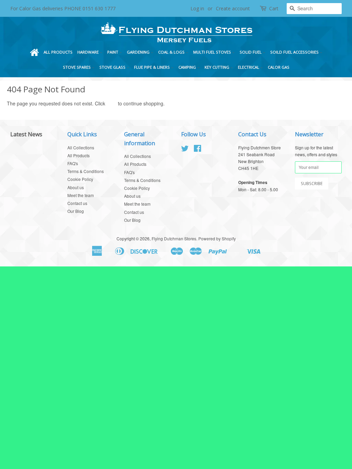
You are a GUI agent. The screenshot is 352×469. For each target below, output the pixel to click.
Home (34, 52)
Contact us (77, 203)
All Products (58, 52)
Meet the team (80, 195)
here (112, 103)
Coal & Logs (172, 52)
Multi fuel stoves (212, 52)
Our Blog (75, 211)
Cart (273, 8)
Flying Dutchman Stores (174, 238)
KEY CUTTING (217, 67)
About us (75, 187)
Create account (233, 8)
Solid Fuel (251, 52)
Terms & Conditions (85, 171)
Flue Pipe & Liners (152, 67)
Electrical (249, 67)
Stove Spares (77, 67)
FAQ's (72, 163)
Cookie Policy (80, 179)
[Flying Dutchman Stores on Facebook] (197, 149)
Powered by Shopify (217, 238)
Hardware (88, 52)
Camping (187, 67)
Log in (197, 8)
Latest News (26, 134)
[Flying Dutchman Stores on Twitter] (185, 149)
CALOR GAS (278, 67)
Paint (113, 52)
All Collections (80, 147)
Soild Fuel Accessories (295, 52)
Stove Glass (112, 67)
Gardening (139, 52)
